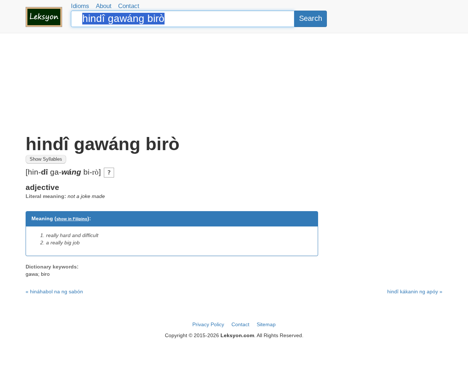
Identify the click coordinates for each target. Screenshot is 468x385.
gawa (32, 274)
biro (45, 274)
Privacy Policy (208, 324)
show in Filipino (71, 219)
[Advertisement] (234, 84)
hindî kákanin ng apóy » (414, 291)
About (104, 6)
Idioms (80, 6)
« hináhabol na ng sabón (54, 291)
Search (310, 18)
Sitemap (266, 324)
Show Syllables (46, 159)
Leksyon (44, 17)
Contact (128, 6)
